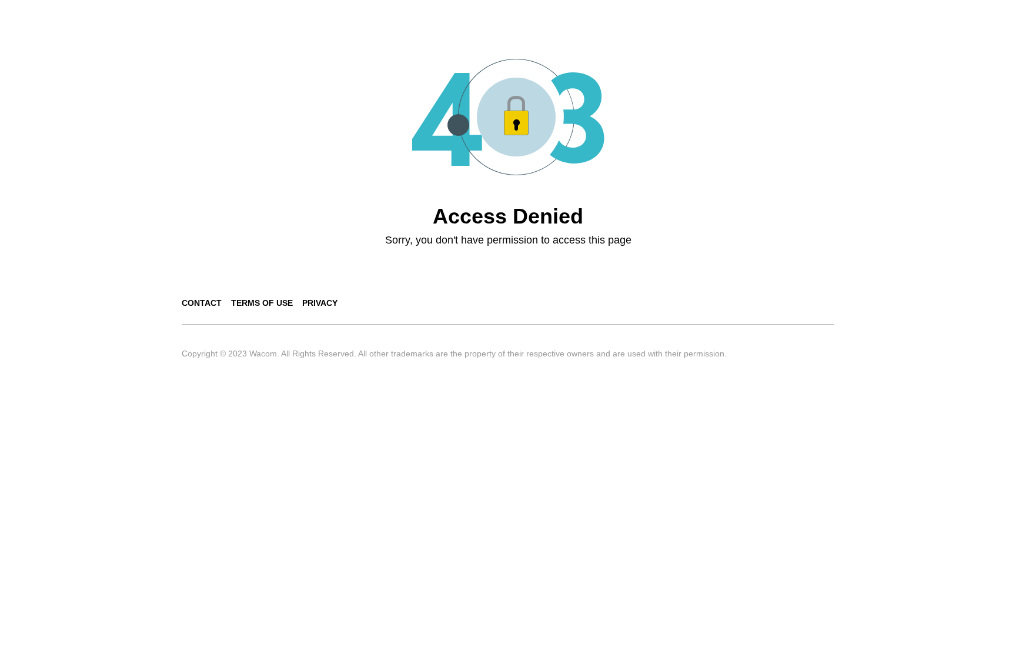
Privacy (319, 303)
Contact (202, 303)
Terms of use (262, 303)
